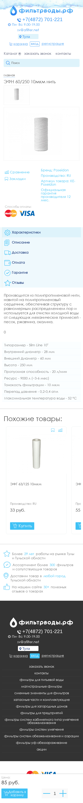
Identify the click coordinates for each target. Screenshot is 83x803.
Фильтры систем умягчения (41, 729)
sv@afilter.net (28, 30)
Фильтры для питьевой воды (42, 680)
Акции (42, 749)
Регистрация (53, 43)
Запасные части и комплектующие (41, 700)
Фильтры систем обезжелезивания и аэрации (41, 736)
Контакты (63, 54)
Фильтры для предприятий (41, 713)
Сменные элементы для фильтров (41, 693)
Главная (9, 75)
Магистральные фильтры (41, 686)
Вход (34, 43)
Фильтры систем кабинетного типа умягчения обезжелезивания (42, 721)
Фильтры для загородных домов (41, 706)
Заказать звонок (37, 54)
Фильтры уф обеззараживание (41, 743)
